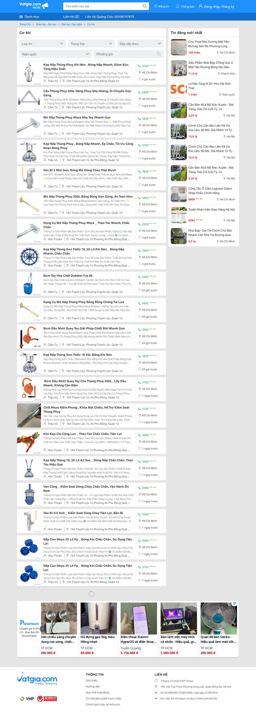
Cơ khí (91, 24)
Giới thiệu (92, 680)
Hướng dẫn (93, 686)
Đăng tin (164, 6)
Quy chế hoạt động (97, 692)
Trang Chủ (25, 24)
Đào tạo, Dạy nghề (71, 24)
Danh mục (31, 16)
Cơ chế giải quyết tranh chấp (103, 698)
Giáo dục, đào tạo (46, 24)
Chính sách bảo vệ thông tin (103, 704)
